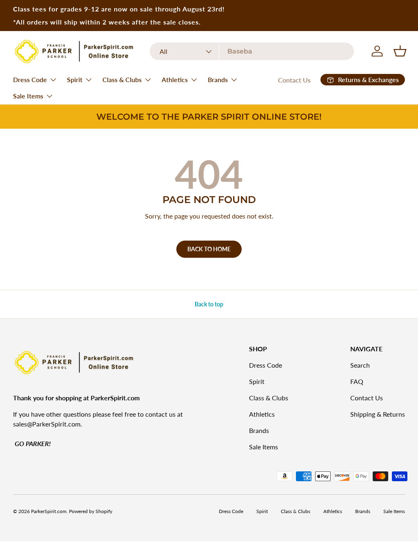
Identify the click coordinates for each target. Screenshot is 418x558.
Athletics (262, 414)
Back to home (209, 249)
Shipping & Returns (377, 414)
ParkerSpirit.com (49, 511)
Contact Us (294, 80)
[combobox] (252, 51)
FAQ (356, 381)
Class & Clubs (268, 398)
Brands (259, 430)
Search (360, 365)
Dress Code (265, 365)
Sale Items (263, 447)
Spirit (257, 381)
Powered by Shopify (90, 511)
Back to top (209, 304)
